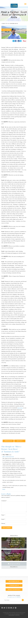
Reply (4, 489)
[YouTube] (11, 608)
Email (3, 519)
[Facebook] (2, 608)
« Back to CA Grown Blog (9, 23)
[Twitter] (5, 608)
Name (3, 515)
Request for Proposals (14, 589)
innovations (20, 408)
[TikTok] (14, 608)
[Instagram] (7, 608)
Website (3, 523)
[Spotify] (16, 608)
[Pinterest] (24, 41)
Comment (4, 500)
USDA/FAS (17, 614)
